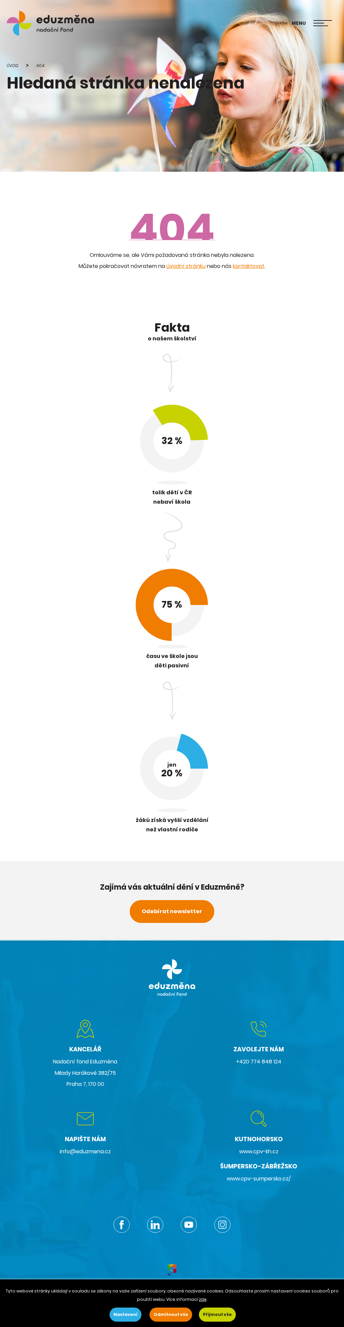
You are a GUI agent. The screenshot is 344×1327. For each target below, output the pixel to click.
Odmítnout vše (171, 1314)
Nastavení (125, 1314)
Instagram (222, 1225)
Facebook (122, 1225)
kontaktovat (248, 266)
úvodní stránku (186, 266)
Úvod (12, 65)
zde (203, 1299)
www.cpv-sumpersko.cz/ (259, 1178)
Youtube (189, 1225)
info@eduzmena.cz (85, 1151)
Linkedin (155, 1225)
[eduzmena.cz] (50, 23)
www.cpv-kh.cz (258, 1151)
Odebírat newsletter (172, 911)
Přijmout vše (217, 1314)
